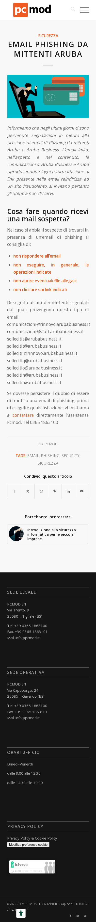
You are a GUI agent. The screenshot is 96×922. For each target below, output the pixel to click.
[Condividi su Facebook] (14, 491)
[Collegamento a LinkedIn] (77, 916)
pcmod (51, 444)
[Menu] (82, 10)
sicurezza (48, 463)
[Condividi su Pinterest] (55, 491)
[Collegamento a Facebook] (70, 916)
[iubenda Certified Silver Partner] (32, 874)
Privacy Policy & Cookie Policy (32, 838)
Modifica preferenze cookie (28, 844)
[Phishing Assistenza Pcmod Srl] (48, 96)
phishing (50, 455)
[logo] (39, 10)
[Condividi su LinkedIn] (68, 491)
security (71, 455)
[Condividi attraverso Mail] (82, 491)
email (33, 455)
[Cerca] (70, 10)
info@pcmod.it (28, 637)
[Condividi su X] (27, 491)
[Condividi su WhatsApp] (41, 491)
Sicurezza (48, 35)
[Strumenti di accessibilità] (21, 913)
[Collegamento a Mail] (85, 916)
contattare (23, 415)
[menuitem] (70, 10)
